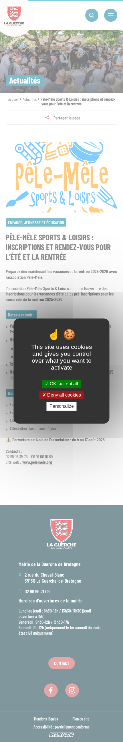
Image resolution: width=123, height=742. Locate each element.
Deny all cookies (63, 395)
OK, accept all (63, 383)
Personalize (61, 406)
